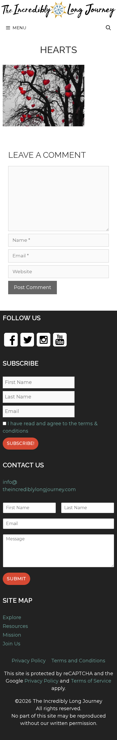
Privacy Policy (29, 661)
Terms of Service (91, 681)
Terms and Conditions (78, 661)
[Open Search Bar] (108, 28)
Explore (12, 617)
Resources (15, 626)
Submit (16, 578)
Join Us (11, 644)
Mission (12, 635)
